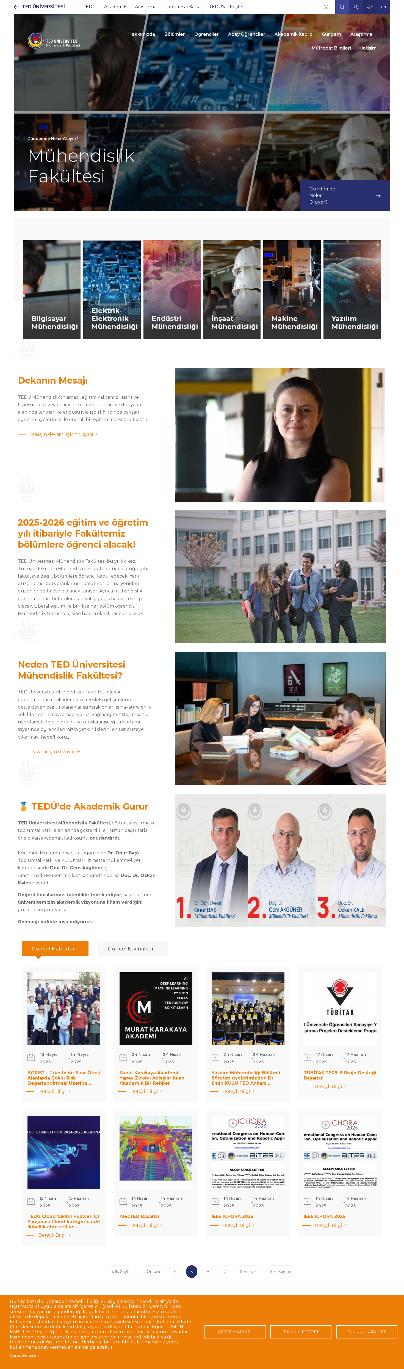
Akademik (115, 6)
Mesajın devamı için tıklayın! (61, 434)
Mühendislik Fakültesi (63, 45)
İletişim (368, 48)
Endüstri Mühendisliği (175, 322)
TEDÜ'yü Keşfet (226, 6)
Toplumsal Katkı (183, 6)
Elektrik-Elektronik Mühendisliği (115, 318)
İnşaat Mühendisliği (235, 322)
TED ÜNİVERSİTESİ (43, 6)
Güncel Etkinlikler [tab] (131, 949)
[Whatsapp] (326, 7)
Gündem (331, 34)
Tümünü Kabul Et (367, 1331)
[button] (342, 7)
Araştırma (145, 6)
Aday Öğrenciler (246, 34)
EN (383, 7)
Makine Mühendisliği (295, 322)
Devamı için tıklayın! (53, 751)
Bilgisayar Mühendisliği (55, 322)
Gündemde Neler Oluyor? (322, 195)
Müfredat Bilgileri (331, 48)
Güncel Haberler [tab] (53, 949)
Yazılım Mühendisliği (355, 322)
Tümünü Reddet (301, 1331)
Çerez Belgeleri (24, 1355)
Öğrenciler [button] (206, 34)
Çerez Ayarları (235, 1331)
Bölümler (174, 34)
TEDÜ (89, 6)
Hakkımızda (141, 34)
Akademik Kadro (293, 34)
